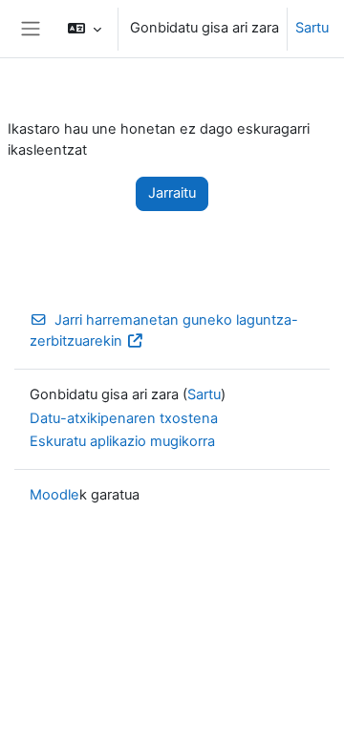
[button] (84, 28)
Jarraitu (172, 193)
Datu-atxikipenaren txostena (124, 418)
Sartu (312, 27)
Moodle (54, 494)
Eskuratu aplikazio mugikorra (122, 441)
